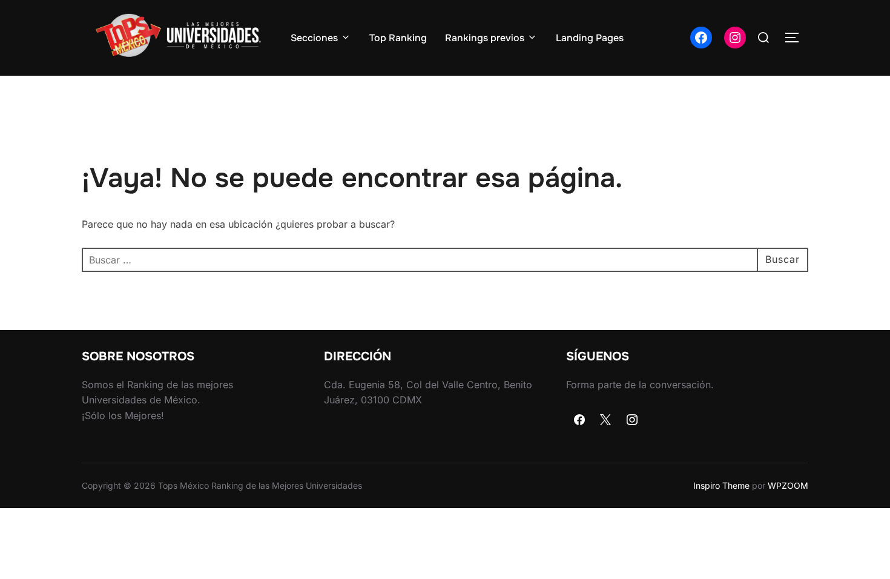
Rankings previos (484, 37)
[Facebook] (579, 420)
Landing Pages (590, 37)
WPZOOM (788, 485)
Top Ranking (398, 37)
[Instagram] (632, 420)
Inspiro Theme (721, 485)
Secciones (314, 37)
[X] (606, 420)
